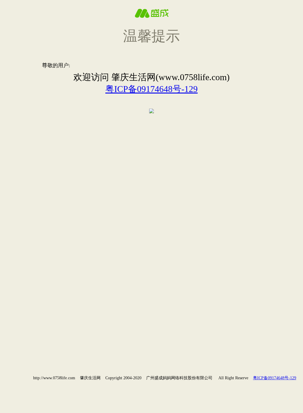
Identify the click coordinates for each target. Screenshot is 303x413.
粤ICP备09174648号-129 (151, 89)
